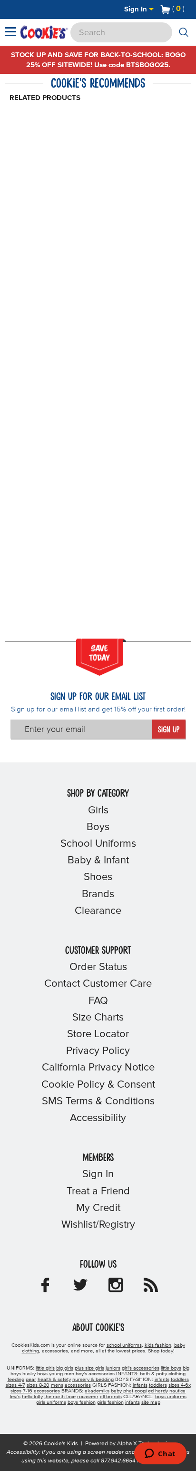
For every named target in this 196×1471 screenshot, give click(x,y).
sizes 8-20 (38, 1385)
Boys (98, 827)
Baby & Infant (98, 860)
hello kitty (32, 1396)
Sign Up (168, 730)
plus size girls (89, 1368)
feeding (16, 1379)
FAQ (98, 1001)
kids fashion (158, 1345)
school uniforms (124, 1345)
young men (61, 1373)
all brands (111, 1396)
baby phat (122, 1391)
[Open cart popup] (188, 9)
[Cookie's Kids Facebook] (45, 1288)
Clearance (98, 911)
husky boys (35, 1373)
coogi (141, 1391)
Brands (98, 894)
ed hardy (158, 1391)
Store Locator (98, 1034)
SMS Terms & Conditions (98, 1101)
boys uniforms (170, 1396)
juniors (113, 1368)
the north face (60, 1396)
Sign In (136, 9)
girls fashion (110, 1402)
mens (57, 1385)
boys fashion (82, 1402)
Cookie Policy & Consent (98, 1085)
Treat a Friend (98, 1191)
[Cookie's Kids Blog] (151, 1288)
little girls (45, 1368)
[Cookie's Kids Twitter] (80, 1288)
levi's (15, 1396)
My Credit (98, 1208)
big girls (64, 1368)
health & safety (54, 1379)
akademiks (97, 1391)
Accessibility (98, 1118)
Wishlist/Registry (98, 1225)
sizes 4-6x (179, 1385)
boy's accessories (95, 1373)
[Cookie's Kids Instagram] (115, 1288)
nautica (177, 1391)
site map (150, 1402)
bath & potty (153, 1373)
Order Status (98, 967)
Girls (98, 810)
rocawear (87, 1396)
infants (162, 1379)
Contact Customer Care (98, 984)
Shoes (98, 877)
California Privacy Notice (98, 1067)
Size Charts (98, 1017)
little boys (171, 1368)
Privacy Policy (98, 1051)
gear (31, 1379)
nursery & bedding (93, 1379)
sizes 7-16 (21, 1391)
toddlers (180, 1379)
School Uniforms (98, 844)
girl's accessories (140, 1368)
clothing (177, 1373)
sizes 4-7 (15, 1385)
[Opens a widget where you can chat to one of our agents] (160, 1454)
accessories (78, 1385)
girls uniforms (51, 1402)
